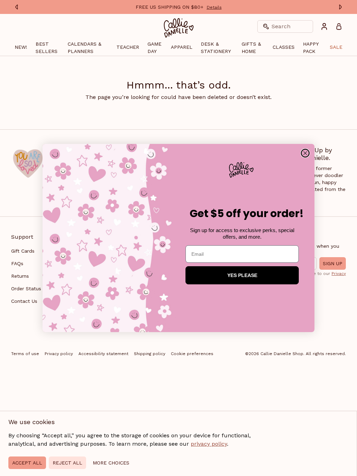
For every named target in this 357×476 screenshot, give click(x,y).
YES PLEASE (242, 275)
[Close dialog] (305, 153)
